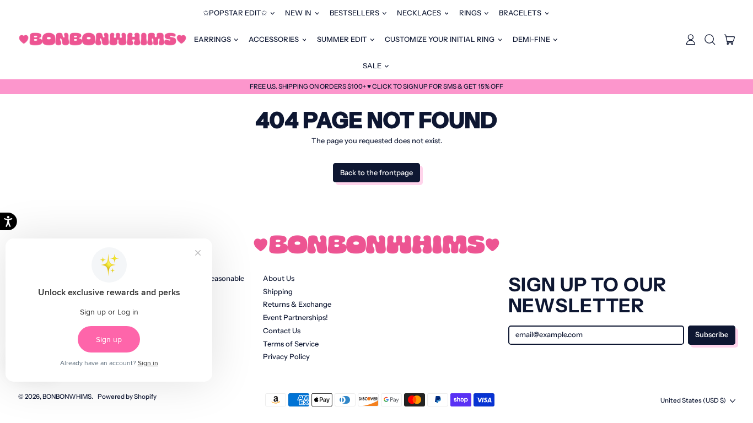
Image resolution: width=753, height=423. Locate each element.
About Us (278, 278)
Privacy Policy (286, 356)
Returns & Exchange (297, 304)
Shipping (278, 291)
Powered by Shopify (127, 396)
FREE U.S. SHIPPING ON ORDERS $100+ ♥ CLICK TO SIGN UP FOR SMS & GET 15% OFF (376, 86)
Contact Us (281, 330)
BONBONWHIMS (67, 396)
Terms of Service (291, 343)
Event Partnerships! (295, 317)
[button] (710, 39)
